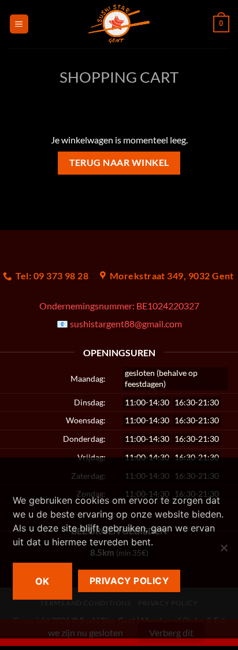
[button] (19, 24)
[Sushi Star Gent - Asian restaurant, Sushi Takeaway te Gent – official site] (119, 24)
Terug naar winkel (119, 162)
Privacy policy (129, 580)
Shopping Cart (119, 77)
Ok (42, 581)
